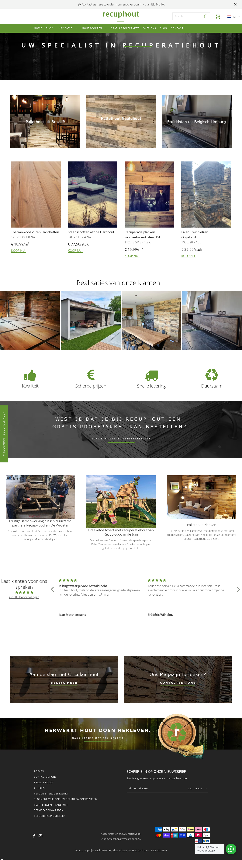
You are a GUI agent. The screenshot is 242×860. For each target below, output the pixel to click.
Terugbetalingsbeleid (49, 816)
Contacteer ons (45, 776)
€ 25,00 (187, 249)
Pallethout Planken (201, 525)
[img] (24, 592)
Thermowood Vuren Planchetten (35, 232)
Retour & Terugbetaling (51, 793)
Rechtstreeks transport (51, 804)
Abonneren (195, 788)
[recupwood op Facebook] (34, 836)
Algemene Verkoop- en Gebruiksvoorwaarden (65, 799)
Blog (163, 28)
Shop (49, 28)
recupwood (134, 833)
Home (38, 28)
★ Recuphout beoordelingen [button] (3, 433)
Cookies (39, 788)
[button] (53, 589)
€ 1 (127, 249)
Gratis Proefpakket (125, 28)
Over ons (149, 28)
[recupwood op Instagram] (40, 836)
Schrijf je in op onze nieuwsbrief (156, 771)
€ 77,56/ (74, 244)
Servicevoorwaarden (48, 810)
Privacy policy (44, 782)
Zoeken (39, 771)
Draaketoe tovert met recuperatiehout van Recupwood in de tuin (121, 532)
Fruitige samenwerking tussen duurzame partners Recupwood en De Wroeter (40, 523)
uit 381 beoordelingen (24, 597)
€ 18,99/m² (20, 244)
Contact (177, 28)
